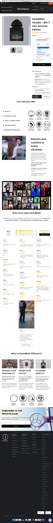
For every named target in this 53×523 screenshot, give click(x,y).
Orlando (44, 483)
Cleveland (44, 448)
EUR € (47, 512)
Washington (44, 503)
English (34, 3)
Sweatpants (14, 449)
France (43, 506)
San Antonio (44, 495)
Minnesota (44, 474)
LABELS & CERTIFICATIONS (12, 120)
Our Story (34, 447)
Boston (43, 439)
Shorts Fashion (15, 447)
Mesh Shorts (14, 445)
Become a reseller (35, 449)
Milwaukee (44, 472)
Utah (43, 501)
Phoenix (43, 488)
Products (4, 10)
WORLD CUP (5, 0)
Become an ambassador (35, 452)
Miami (43, 470)
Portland (44, 490)
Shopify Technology (21, 516)
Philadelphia (44, 486)
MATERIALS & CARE (10, 116)
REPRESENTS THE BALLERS (12, 130)
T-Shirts (13, 438)
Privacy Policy (24, 450)
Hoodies (13, 442)
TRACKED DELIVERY (10, 125)
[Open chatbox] (50, 520)
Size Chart (47, 38)
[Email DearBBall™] (7, 3)
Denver (43, 452)
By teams (9, 10)
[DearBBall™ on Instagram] (5, 3)
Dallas (43, 450)
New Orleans (44, 477)
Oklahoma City (45, 481)
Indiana (43, 461)
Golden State (44, 457)
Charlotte (44, 443)
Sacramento (44, 492)
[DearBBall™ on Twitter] (1, 3)
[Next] (30, 30)
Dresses (13, 456)
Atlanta (43, 437)
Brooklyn (44, 441)
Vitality (36, 6)
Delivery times (24, 440)
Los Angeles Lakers (46, 466)
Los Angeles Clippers (46, 463)
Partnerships (35, 9)
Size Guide (34, 437)
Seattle (43, 497)
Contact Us (24, 438)
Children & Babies (15, 451)
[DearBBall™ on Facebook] (3, 3)
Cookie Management (26, 453)
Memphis (44, 468)
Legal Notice (24, 442)
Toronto (43, 499)
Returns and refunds (26, 448)
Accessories (14, 454)
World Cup (4, 7)
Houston (44, 459)
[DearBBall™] (23, 9)
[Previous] (3, 30)
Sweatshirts (14, 440)
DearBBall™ (7, 516)
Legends (44, 508)
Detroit (43, 454)
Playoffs (10, 7)
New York (44, 479)
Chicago (44, 445)
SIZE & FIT (7, 111)
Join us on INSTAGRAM (34, 444)
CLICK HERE (11, 0)
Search (33, 439)
